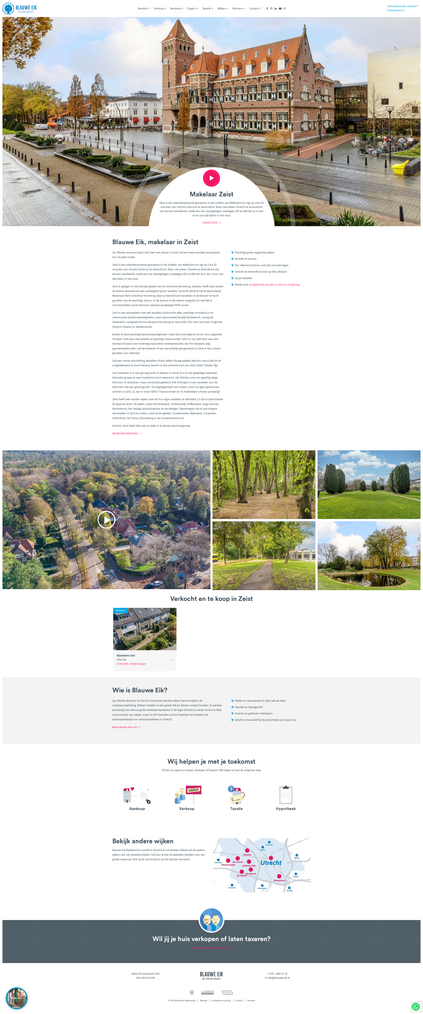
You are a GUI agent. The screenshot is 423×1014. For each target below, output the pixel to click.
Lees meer (137, 800)
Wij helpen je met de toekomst (210, 947)
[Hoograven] (279, 876)
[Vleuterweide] (227, 860)
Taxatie (206, 8)
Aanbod (142, 8)
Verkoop (159, 8)
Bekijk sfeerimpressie (125, 433)
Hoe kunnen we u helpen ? (402, 6)
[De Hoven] (237, 858)
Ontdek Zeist (210, 222)
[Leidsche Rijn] (249, 862)
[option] (137, 800)
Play (211, 178)
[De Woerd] (251, 869)
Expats (191, 8)
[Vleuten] (247, 850)
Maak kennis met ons (124, 727)
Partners (237, 8)
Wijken (222, 8)
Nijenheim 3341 (126, 657)
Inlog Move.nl (395, 10)
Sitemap (203, 1000)
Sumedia (251, 1000)
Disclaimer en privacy (221, 1000)
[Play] (106, 519)
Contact (254, 8)
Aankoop (175, 8)
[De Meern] (241, 872)
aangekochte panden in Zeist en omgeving (274, 284)
